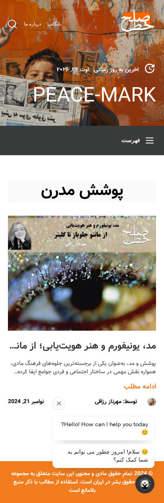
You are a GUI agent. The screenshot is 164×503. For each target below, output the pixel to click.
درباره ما (32, 24)
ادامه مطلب (140, 387)
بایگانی (54, 24)
